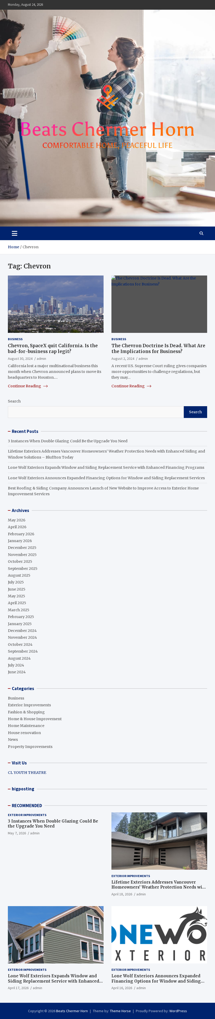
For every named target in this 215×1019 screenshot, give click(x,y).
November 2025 (22, 554)
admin (41, 358)
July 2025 (16, 582)
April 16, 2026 (121, 987)
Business (15, 339)
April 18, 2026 (121, 894)
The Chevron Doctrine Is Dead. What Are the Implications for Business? (158, 348)
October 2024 (20, 644)
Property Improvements (30, 746)
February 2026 (21, 534)
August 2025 (19, 575)
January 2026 (20, 540)
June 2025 (16, 589)
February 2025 (21, 616)
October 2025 (20, 561)
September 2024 (23, 651)
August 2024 (19, 658)
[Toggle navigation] (14, 233)
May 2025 (16, 596)
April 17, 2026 (18, 987)
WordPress (178, 1011)
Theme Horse (120, 1011)
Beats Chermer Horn (72, 1011)
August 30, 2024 (20, 358)
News (13, 739)
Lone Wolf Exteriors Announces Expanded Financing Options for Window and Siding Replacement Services (106, 478)
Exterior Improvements (29, 705)
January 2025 (20, 623)
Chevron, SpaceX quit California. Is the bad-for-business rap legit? (53, 348)
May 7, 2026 (17, 833)
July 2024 (16, 665)
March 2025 (18, 610)
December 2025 (22, 547)
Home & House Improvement (35, 719)
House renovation (24, 732)
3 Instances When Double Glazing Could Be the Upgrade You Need (67, 441)
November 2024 (22, 637)
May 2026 (16, 520)
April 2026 (17, 527)
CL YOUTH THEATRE (27, 772)
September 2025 (22, 568)
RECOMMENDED (27, 805)
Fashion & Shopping (26, 712)
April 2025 (17, 603)
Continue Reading (25, 386)
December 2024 (22, 630)
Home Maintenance (26, 725)
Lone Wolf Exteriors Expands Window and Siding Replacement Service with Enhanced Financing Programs (106, 467)
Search (14, 401)
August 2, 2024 (122, 358)
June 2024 (17, 672)
